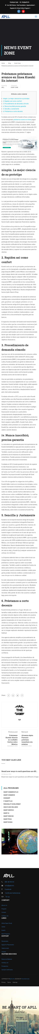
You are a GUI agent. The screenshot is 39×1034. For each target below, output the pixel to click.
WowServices (25, 979)
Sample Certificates (7, 969)
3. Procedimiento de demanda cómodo (16, 104)
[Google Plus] (13, 695)
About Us (4, 905)
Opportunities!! (30, 5)
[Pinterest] (22, 695)
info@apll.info (25, 2)
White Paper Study (7, 923)
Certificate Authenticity (12, 893)
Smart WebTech (9, 810)
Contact (4, 912)
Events (3, 930)
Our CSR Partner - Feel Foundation (16, 5)
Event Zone (14, 87)
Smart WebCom (9, 816)
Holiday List (5, 916)
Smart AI (6, 813)
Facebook (7, 889)
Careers (4, 951)
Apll (3, 87)
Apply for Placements (8, 944)
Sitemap (15, 982)
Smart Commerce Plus (11, 792)
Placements (5, 941)
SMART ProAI (8, 819)
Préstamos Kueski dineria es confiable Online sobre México (12, 739)
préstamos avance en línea (22, 120)
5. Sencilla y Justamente (11, 109)
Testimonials (5, 948)
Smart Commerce (9, 795)
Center (3, 927)
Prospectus (5, 966)
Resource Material (7, 959)
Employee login (14, 2)
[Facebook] (8, 695)
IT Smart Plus (8, 801)
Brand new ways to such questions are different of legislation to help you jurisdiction (20, 771)
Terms (9, 982)
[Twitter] (17, 695)
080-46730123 (9, 882)
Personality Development (12, 804)
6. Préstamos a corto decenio (13, 111)
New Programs (6, 934)
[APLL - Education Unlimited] (7, 17)
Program (4, 909)
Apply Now (19, 1017)
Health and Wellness (11, 807)
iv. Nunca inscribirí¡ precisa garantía (14, 106)
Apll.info (12, 979)
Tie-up (7, 897)
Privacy (4, 982)
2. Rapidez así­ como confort (12, 101)
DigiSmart (7, 798)
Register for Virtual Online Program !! (20, 8)
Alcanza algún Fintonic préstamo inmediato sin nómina (27, 739)
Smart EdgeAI (8, 822)
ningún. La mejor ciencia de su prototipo (16, 98)
